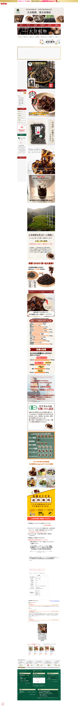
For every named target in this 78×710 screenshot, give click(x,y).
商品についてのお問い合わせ (34, 573)
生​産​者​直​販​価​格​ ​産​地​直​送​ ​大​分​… (52, 652)
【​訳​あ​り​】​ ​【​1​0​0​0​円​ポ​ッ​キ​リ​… (30, 652)
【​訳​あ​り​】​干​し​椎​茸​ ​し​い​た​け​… (36, 652)
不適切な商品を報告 (42, 573)
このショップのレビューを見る (55, 601)
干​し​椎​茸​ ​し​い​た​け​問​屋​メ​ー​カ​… (41, 652)
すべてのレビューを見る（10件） (54, 600)
